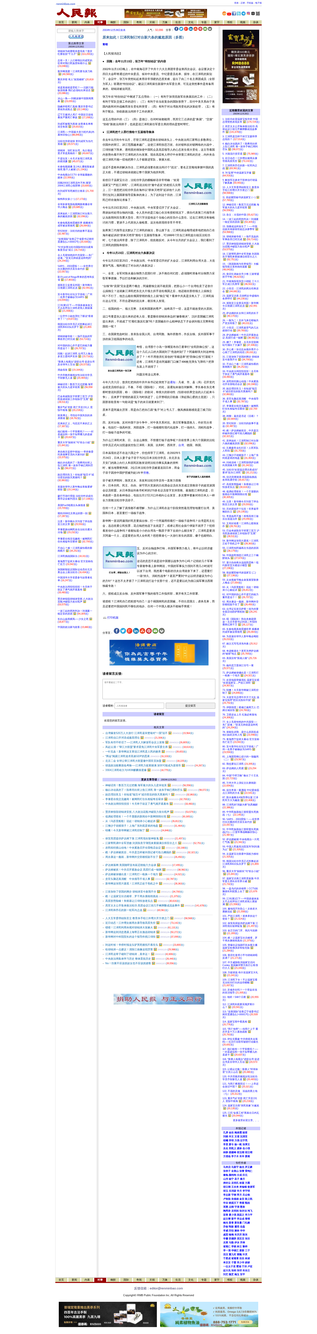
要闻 (74, 22)
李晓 (233, 1246)
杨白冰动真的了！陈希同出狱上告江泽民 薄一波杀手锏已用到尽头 (157, 789)
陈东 (245, 1234)
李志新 (227, 1194)
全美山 (235, 1171)
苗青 (225, 1214)
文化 (191, 22)
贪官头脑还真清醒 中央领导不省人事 (141, 878)
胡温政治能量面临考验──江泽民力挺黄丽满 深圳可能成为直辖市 (155, 765)
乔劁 (225, 1226)
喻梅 (231, 1234)
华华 (242, 1230)
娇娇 (247, 1262)
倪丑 (225, 1254)
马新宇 (235, 1167)
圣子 (236, 1179)
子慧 (233, 1262)
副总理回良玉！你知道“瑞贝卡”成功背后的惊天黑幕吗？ (151, 794)
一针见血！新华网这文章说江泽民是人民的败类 (146, 751)
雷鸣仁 (248, 1171)
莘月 (239, 1194)
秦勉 (225, 1175)
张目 (247, 1238)
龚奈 (239, 1148)
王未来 (235, 1187)
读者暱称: (108, 705)
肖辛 (241, 1156)
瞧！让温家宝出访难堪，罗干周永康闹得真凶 (143, 896)
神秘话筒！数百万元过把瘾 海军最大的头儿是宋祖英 (149, 785)
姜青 (231, 1222)
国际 (126, 22)
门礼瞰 (246, 1222)
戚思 (225, 1234)
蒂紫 (241, 1203)
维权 (229, 22)
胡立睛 (227, 1187)
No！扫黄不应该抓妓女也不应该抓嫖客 (141, 963)
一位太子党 (229, 1266)
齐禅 (242, 1242)
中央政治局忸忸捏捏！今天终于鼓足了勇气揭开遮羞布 (150, 803)
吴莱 (225, 1242)
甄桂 (247, 1203)
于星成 (227, 1258)
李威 (225, 1230)
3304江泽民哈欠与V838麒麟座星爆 (138, 770)
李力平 (248, 1214)
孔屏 (225, 1132)
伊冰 (236, 1242)
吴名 (225, 1148)
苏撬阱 (232, 1238)
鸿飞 (249, 1210)
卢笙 (249, 1266)
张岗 (233, 1270)
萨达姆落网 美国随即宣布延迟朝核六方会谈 (144, 865)
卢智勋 (227, 1199)
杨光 (241, 1167)
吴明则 (235, 1210)
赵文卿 (227, 1218)
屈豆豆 (240, 1238)
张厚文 (246, 1144)
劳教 (146, 472)
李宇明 (246, 1190)
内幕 (87, 22)
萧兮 (231, 1144)
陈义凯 (248, 1199)
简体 (236, 3)
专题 (204, 22)
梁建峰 (232, 1152)
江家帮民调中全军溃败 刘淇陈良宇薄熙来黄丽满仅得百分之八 (154, 843)
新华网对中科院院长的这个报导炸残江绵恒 (143, 936)
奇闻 (139, 22)
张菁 (241, 1171)
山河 (225, 1179)
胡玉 (225, 1190)
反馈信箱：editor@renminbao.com (158, 1288)
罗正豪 (248, 1167)
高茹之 (240, 1214)
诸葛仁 (227, 1246)
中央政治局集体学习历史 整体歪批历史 (141, 958)
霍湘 (238, 1266)
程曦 (225, 1140)
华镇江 (235, 1250)
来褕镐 (243, 1187)
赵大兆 (227, 1270)
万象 (165, 22)
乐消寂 (232, 1190)
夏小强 (232, 1214)
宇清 (236, 1207)
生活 (178, 22)
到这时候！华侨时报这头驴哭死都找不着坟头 (144, 944)
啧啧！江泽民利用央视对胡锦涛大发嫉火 (142, 927)
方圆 (247, 1183)
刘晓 (225, 1136)
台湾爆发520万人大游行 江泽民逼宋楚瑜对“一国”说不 (149, 733)
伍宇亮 (243, 1140)
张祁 (239, 1270)
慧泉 (242, 1207)
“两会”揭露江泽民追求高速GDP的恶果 (138, 756)
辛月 (239, 1190)
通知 (173, 382)
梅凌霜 (238, 1132)
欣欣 (241, 1258)
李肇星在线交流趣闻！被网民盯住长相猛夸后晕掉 (148, 799)
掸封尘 (227, 1183)
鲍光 (225, 1222)
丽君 (245, 1132)
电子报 (258, 3)
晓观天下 (234, 1203)
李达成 (240, 1218)
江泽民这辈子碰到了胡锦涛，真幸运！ (140, 954)
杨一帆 (238, 1144)
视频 (242, 22)
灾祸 (152, 22)
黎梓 (245, 1246)
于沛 (244, 1266)
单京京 (227, 1262)
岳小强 (246, 1148)
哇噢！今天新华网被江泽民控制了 (138, 830)
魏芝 (231, 1274)
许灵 (245, 1254)
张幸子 (227, 1171)
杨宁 (231, 1179)
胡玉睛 (240, 1152)
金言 (241, 1199)
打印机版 (112, 617)
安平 (242, 1274)
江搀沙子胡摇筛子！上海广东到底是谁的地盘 (145, 825)
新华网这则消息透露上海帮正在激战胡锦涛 (143, 932)
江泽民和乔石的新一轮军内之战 (136, 910)
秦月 (242, 1179)
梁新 (241, 1250)
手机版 (250, 3)
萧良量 (238, 1222)
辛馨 (225, 1238)
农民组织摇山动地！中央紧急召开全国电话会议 (146, 847)
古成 (239, 1175)
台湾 (181, 445)
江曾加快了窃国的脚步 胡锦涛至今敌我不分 (144, 891)
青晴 (105, 44)
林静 (225, 1152)
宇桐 (233, 1194)
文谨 (236, 1136)
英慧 (225, 1207)
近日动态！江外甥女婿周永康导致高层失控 (143, 922)
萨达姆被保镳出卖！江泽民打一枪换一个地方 (145, 874)
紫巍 (239, 1254)
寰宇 (216, 22)
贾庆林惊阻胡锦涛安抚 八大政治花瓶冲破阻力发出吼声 (150, 811)
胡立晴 (248, 1152)
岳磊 (242, 1226)
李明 (231, 1140)
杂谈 (255, 22)
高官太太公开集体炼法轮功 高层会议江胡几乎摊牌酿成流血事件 (156, 905)
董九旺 (232, 1254)
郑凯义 (232, 1148)
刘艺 (225, 1274)
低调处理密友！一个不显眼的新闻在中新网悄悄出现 (149, 816)
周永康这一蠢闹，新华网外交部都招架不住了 (145, 857)
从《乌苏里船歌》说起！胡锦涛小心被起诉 (144, 821)
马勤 (231, 1242)
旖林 (236, 1230)
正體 (243, 3)
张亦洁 (243, 1210)
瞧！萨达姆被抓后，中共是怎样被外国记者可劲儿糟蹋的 (151, 852)
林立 (239, 1246)
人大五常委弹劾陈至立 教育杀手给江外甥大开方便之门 (150, 918)
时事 (100, 22)
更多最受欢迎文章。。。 (246, 1120)
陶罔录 (227, 1210)
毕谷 (225, 1203)
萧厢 (247, 1156)
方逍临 (227, 1156)
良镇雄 (235, 1199)
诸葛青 (235, 1258)
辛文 (231, 1136)
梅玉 (236, 1274)
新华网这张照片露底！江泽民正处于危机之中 (145, 883)
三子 (247, 1250)
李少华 (240, 1262)
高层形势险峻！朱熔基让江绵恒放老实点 (142, 900)
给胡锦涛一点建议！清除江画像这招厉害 (142, 949)
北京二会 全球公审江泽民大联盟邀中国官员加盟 (146, 760)
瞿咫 (236, 1226)
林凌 (247, 1258)
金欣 (231, 1132)
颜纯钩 (232, 1175)
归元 (245, 1175)
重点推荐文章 (76, 43)
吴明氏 (235, 1183)
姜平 (233, 1218)
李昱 (225, 1144)
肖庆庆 (238, 1234)
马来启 (227, 1167)
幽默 (113, 22)
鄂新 (231, 1226)
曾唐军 (251, 1187)
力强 (236, 1140)
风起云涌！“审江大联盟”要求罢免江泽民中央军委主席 (149, 747)
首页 (61, 22)
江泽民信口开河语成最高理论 (135, 737)
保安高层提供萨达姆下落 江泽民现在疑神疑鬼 (145, 838)
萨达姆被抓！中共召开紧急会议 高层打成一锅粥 (147, 869)
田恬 (231, 1230)
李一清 (227, 1250)
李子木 (235, 1156)
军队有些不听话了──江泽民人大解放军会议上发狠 (147, 742)
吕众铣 (246, 1194)
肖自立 (246, 1270)
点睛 (231, 1207)
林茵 (241, 1183)
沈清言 (243, 1136)
